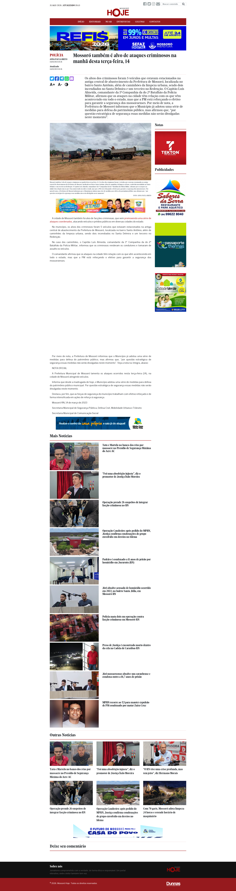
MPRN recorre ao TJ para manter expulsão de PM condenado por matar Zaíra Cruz (125, 704)
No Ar (109, 21)
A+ (52, 84)
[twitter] (150, 4)
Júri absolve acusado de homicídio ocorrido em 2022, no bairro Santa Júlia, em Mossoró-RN (126, 591)
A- (60, 84)
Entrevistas (123, 21)
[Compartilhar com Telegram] (62, 78)
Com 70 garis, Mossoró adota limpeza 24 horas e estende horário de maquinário (163, 812)
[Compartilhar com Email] (71, 78)
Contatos (154, 21)
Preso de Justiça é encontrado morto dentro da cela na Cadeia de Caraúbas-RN (126, 646)
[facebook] (145, 4)
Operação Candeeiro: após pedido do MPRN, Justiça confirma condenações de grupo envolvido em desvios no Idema (126, 533)
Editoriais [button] (95, 21)
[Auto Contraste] (66, 84)
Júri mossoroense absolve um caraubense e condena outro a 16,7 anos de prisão (126, 675)
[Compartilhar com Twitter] (52, 78)
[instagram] (154, 4)
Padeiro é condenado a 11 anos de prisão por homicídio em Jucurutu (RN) (126, 561)
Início (81, 21)
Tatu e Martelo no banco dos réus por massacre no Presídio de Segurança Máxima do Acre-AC (126, 448)
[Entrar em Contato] (158, 4)
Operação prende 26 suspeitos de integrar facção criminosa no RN (125, 504)
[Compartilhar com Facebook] (57, 78)
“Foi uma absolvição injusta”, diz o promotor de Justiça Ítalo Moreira (121, 475)
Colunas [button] (140, 21)
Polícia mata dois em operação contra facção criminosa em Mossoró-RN (123, 618)
